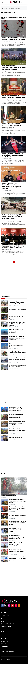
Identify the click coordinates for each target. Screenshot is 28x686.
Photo (2, 631)
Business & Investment (7, 624)
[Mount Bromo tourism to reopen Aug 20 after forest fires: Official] (4, 331)
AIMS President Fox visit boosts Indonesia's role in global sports (14, 96)
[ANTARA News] (15, 2)
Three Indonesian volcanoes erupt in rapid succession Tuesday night (17, 345)
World (2, 621)
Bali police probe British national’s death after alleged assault (17, 430)
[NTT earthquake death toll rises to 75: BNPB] (4, 545)
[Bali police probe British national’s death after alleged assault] (4, 431)
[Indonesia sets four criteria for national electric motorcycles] (4, 559)
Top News (4, 474)
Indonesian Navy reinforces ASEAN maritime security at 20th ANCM (16, 338)
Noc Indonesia (16, 8)
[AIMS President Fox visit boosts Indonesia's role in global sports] (13, 86)
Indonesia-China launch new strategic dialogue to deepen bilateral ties (17, 515)
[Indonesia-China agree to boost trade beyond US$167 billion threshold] (4, 509)
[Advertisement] (14, 280)
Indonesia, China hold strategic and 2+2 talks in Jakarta (16, 530)
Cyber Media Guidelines (7, 651)
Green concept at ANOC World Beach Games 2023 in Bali (13, 247)
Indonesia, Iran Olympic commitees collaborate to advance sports (12, 125)
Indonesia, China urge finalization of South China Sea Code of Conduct (16, 409)
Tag (9, 8)
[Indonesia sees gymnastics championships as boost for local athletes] (13, 144)
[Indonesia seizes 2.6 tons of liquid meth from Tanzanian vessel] (4, 360)
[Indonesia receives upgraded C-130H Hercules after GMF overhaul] (4, 324)
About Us (3, 649)
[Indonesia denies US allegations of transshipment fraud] (4, 551)
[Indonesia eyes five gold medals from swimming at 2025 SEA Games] (13, 205)
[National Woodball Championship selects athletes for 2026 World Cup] (13, 56)
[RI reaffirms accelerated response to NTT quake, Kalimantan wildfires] (4, 416)
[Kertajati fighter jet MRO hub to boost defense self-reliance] (4, 353)
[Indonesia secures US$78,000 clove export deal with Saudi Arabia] (4, 523)
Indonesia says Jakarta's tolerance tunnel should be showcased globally (16, 302)
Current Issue (5, 618)
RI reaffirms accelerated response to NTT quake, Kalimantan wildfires (16, 416)
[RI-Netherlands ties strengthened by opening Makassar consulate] (4, 537)
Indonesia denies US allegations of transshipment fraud (17, 551)
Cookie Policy (4, 646)
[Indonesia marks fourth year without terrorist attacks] (4, 438)
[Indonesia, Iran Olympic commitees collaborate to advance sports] (13, 114)
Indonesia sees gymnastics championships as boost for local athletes (12, 155)
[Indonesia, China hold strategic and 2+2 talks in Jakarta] (4, 530)
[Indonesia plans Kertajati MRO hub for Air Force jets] (4, 367)
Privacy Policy (4, 644)
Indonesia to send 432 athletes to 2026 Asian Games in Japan (14, 38)
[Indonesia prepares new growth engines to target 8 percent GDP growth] (4, 317)
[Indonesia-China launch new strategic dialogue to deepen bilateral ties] (4, 516)
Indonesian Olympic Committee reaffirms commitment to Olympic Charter (11, 185)
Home (5, 8)
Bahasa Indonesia (6, 638)
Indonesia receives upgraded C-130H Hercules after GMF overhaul (17, 324)
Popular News (5, 296)
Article (3, 629)
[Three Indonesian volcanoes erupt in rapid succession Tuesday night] (4, 346)
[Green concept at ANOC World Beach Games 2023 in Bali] (13, 236)
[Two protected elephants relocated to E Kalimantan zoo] (4, 310)
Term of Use (4, 641)
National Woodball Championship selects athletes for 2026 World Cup (14, 67)
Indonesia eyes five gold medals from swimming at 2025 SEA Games (12, 216)
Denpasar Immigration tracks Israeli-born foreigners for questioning (17, 423)
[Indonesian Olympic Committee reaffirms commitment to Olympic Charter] (13, 174)
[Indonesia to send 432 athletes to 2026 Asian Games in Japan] (13, 28)
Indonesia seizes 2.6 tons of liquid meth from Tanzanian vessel (17, 359)
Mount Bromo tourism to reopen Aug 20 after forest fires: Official (16, 331)
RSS (2, 654)
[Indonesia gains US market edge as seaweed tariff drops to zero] (4, 501)
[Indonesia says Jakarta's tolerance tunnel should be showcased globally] (4, 303)
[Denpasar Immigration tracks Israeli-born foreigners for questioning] (4, 423)
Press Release (5, 634)
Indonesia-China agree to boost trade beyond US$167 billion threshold (17, 508)
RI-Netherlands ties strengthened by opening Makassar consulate (16, 537)
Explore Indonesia (6, 626)
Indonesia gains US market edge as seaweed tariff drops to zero (17, 501)
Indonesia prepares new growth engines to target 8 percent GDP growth (16, 316)
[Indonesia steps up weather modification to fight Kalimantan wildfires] (14, 486)
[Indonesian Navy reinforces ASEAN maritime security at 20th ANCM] (4, 338)
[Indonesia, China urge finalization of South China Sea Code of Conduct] (4, 409)
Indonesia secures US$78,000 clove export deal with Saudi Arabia (17, 523)
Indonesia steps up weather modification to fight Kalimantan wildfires (14, 494)
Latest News (5, 403)
